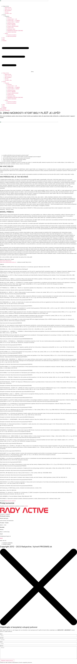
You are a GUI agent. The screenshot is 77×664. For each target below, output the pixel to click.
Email (1, 641)
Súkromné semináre (11, 36)
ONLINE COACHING (11, 32)
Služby (6, 33)
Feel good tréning (11, 23)
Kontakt (1, 637)
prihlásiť (26, 506)
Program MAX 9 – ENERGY (13, 22)
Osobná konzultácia (11, 34)
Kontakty (4, 40)
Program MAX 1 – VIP (12, 19)
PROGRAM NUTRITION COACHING (15, 30)
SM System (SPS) (11, 29)
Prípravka (9, 17)
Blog (3, 39)
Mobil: (1, 538)
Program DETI (10, 27)
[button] (38, 56)
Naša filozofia (8, 7)
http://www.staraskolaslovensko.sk (8, 262)
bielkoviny (7, 500)
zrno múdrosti (12, 500)
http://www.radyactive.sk (5, 260)
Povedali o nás (8, 13)
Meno (1, 633)
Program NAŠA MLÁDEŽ (12, 26)
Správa (1, 645)
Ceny (3, 37)
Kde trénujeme (8, 10)
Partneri (6, 12)
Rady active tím (8, 9)
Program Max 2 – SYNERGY (13, 20)
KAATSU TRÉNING (11, 24)
